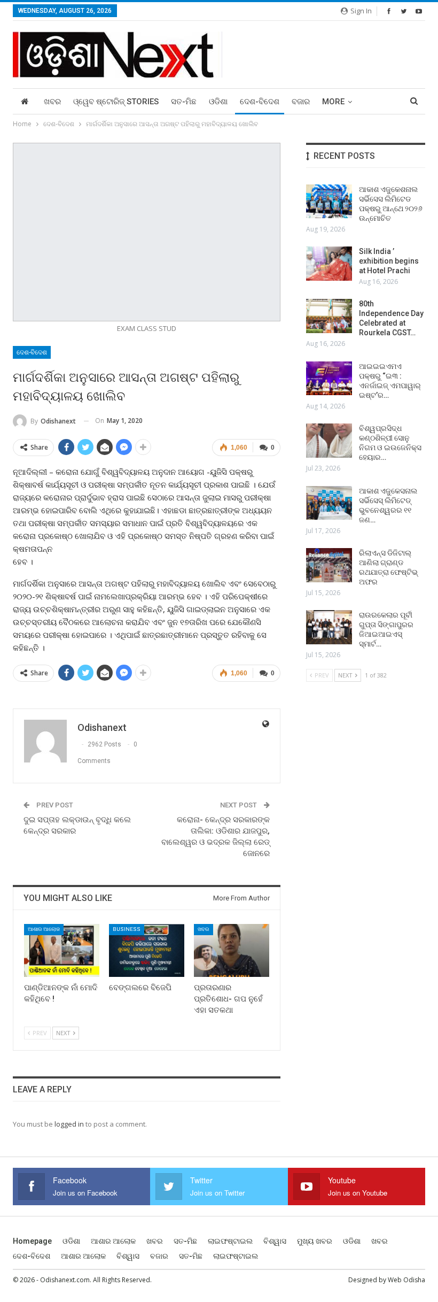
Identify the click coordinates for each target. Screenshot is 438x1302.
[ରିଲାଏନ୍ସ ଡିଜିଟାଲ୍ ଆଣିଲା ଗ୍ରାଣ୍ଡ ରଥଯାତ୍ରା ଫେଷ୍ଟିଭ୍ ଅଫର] (329, 565)
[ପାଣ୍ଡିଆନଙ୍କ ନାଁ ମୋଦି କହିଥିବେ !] (61, 950)
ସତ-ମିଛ (184, 101)
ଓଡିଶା (218, 101)
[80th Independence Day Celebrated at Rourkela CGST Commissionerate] (329, 316)
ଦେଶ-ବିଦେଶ (259, 101)
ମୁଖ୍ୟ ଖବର (314, 1241)
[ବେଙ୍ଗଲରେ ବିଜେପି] (146, 950)
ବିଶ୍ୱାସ (274, 1241)
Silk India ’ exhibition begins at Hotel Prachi (389, 261)
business (126, 929)
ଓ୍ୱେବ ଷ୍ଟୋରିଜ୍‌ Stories (116, 101)
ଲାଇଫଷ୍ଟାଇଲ (230, 1241)
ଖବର (52, 101)
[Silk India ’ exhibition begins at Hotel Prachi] (329, 263)
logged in (69, 1124)
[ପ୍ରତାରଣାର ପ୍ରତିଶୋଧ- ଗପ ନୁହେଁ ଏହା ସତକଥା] (231, 950)
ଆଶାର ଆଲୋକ (44, 929)
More (333, 101)
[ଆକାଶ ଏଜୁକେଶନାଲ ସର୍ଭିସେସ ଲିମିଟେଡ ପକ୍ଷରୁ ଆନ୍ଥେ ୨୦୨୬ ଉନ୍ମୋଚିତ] (329, 201)
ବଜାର (301, 101)
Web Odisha (406, 1279)
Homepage (32, 1241)
